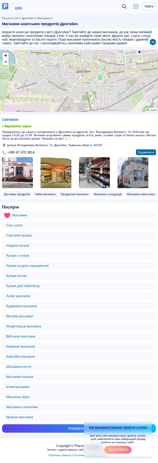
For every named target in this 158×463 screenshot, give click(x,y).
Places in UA (10, 18)
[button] (139, 51)
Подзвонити (146, 152)
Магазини (43, 18)
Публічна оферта (59, 455)
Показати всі (79, 428)
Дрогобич (28, 18)
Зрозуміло (118, 449)
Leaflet (153, 110)
